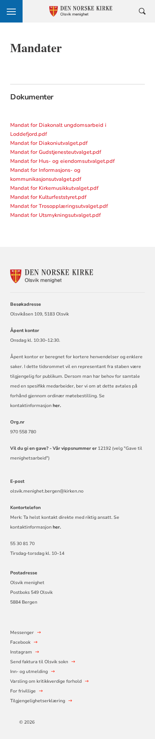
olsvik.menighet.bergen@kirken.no (47, 491)
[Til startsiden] (51, 275)
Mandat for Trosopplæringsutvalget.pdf (59, 206)
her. (57, 527)
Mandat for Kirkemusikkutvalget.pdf (54, 188)
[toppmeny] (11, 11)
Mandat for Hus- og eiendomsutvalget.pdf (62, 161)
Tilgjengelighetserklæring (37, 701)
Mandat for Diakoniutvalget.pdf (49, 143)
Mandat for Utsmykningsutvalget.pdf (55, 215)
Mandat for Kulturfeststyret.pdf (48, 197)
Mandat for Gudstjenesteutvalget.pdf (55, 152)
